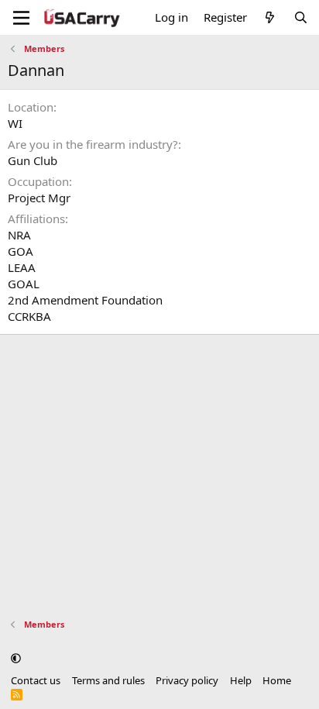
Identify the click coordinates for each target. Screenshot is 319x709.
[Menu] (21, 17)
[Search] (301, 17)
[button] (16, 657)
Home (276, 680)
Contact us (35, 680)
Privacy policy (187, 680)
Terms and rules (108, 680)
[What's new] (270, 17)
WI (15, 123)
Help (241, 680)
